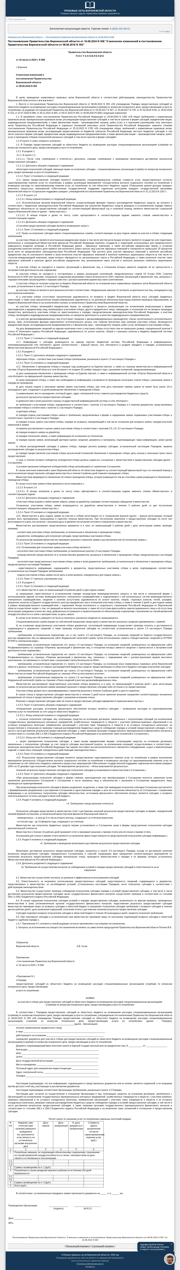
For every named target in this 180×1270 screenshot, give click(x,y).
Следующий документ (102, 1246)
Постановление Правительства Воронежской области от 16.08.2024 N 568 (80, 37)
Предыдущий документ (78, 1246)
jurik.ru (168, 31)
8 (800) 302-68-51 (120, 28)
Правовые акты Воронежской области (25, 37)
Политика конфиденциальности (90, 1264)
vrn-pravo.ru (90, 1267)
